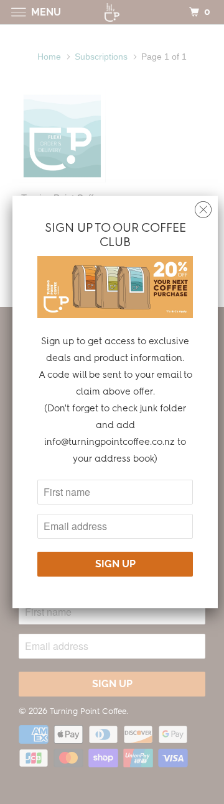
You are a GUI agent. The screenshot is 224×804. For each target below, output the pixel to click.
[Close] (203, 206)
